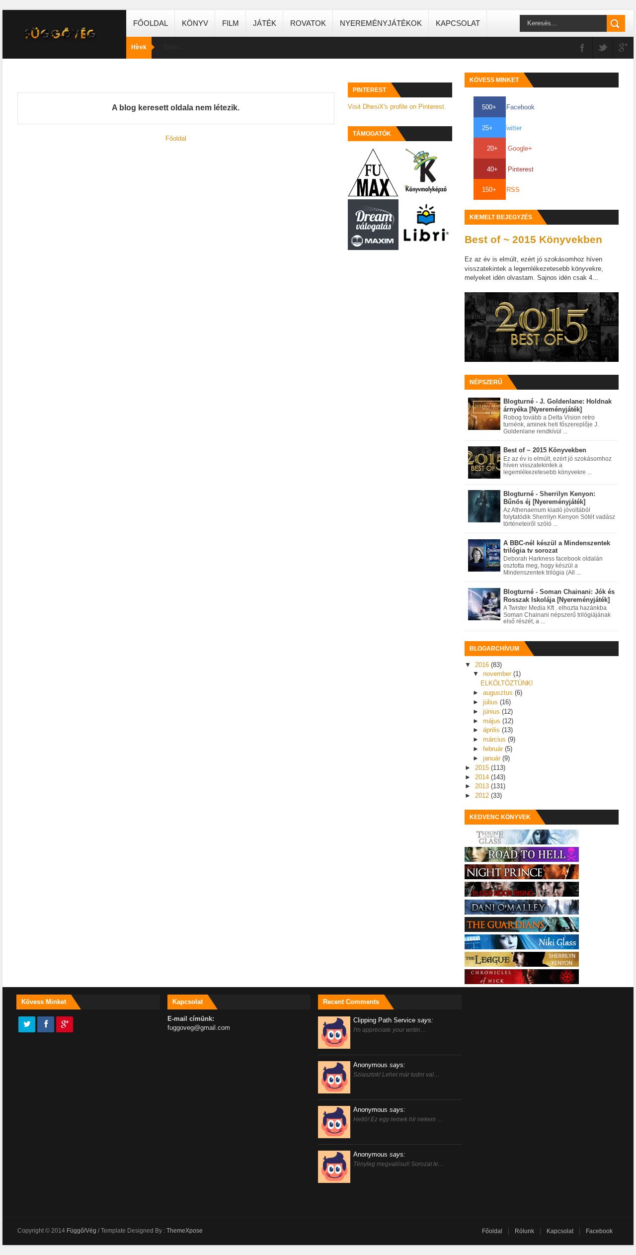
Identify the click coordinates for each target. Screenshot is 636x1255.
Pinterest (510, 169)
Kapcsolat (458, 23)
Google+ (509, 148)
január (492, 758)
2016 (483, 665)
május (492, 721)
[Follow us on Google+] (64, 1024)
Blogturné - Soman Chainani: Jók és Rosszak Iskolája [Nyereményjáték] (559, 595)
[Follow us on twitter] (26, 1024)
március (495, 739)
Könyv (195, 23)
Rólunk (524, 1231)
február (494, 749)
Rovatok (308, 23)
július (491, 702)
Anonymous (379, 1065)
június (492, 711)
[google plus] (623, 48)
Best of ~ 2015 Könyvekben (533, 239)
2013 (483, 786)
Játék (264, 23)
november (498, 673)
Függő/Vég (82, 1230)
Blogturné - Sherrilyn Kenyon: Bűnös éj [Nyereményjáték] (549, 497)
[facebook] (582, 48)
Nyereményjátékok (381, 23)
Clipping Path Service (393, 1020)
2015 (483, 767)
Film (230, 23)
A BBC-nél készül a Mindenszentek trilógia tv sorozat (556, 547)
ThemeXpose (184, 1230)
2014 (483, 777)
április (492, 730)
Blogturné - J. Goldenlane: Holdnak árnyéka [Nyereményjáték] (557, 405)
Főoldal (150, 23)
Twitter (502, 128)
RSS (501, 189)
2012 (483, 795)
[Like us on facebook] (45, 1024)
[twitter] (603, 48)
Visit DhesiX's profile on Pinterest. (397, 106)
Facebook (508, 107)
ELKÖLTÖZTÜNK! (506, 683)
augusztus (499, 692)
